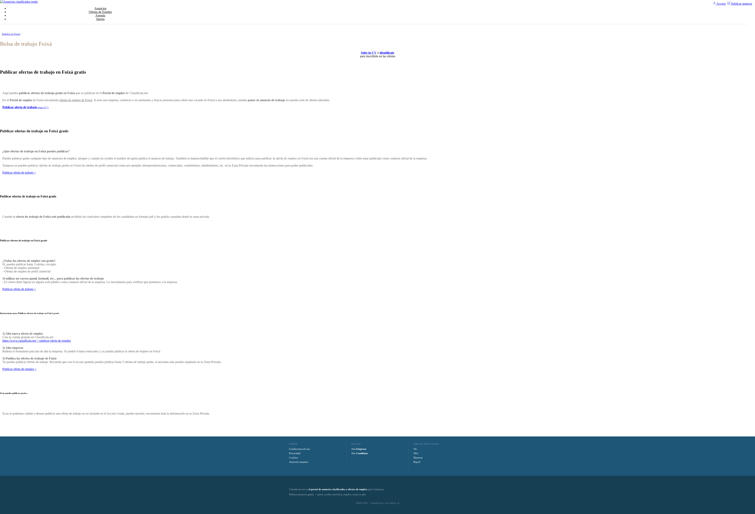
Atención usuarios (298, 461)
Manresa (418, 457)
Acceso (721, 3)
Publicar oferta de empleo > (19, 369)
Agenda (100, 15)
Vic (415, 448)
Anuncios (100, 8)
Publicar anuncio (741, 3)
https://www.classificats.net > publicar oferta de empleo (36, 340)
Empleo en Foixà (11, 33)
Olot (415, 453)
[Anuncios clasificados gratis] (19, 1)
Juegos (100, 19)
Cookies (293, 457)
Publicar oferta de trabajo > (19, 172)
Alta (358, 448)
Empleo (100, 12)
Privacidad (294, 453)
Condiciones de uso (299, 448)
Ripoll (416, 461)
